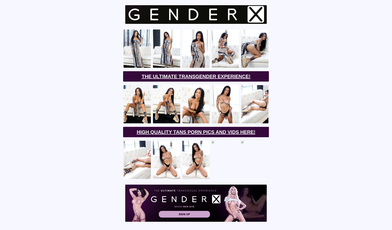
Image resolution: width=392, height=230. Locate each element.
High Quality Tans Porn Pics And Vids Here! (196, 132)
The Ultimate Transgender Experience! (196, 76)
